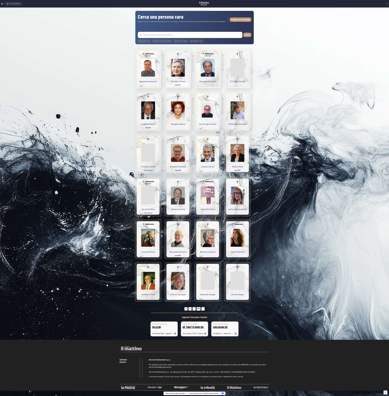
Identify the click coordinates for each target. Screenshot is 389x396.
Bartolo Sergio (237, 294)
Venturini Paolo (148, 252)
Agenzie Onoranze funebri (194, 317)
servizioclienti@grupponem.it (160, 367)
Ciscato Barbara (237, 252)
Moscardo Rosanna (177, 252)
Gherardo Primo (207, 209)
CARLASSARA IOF (220, 327)
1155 (198, 308)
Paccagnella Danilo (207, 81)
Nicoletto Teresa (178, 81)
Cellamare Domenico (237, 124)
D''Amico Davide (237, 81)
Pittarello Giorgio (207, 294)
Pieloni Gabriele (178, 209)
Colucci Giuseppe (178, 294)
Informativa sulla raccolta (175, 393)
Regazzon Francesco (148, 81)
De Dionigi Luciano (207, 124)
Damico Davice (207, 166)
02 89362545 (243, 365)
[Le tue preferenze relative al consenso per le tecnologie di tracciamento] (385, 392)
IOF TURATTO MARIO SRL (193, 327)
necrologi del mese (180, 41)
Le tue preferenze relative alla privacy (203, 393)
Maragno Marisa (178, 124)
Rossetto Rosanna (178, 166)
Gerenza (123, 360)
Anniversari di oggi (196, 41)
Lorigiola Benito (148, 124)
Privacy (123, 362)
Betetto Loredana (207, 252)
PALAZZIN (156, 327)
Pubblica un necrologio (240, 19)
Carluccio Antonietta (237, 209)
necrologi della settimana (162, 41)
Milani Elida (237, 166)
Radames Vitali (148, 294)
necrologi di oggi (144, 41)
